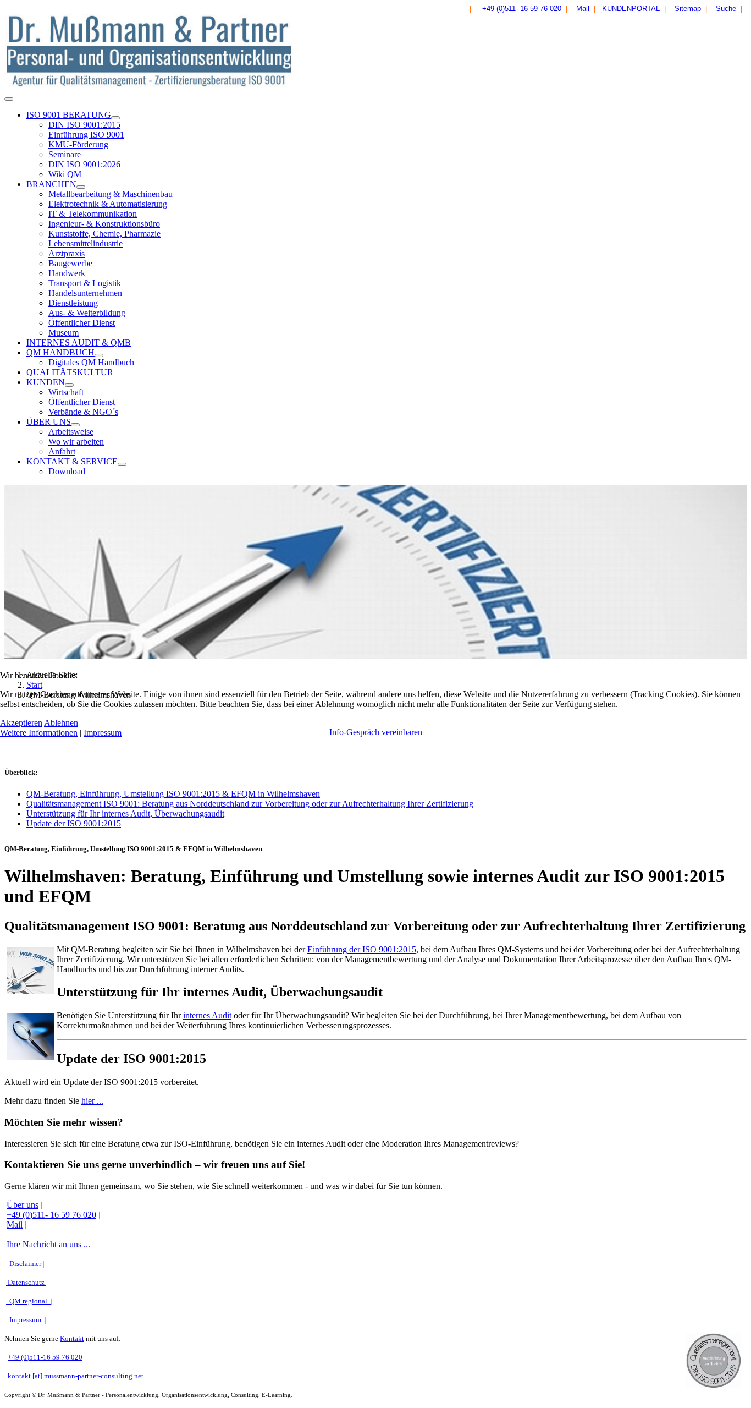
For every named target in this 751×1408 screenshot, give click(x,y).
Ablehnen (61, 722)
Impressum (103, 732)
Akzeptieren (21, 722)
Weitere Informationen (39, 732)
